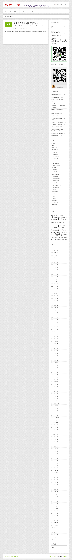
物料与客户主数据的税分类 (56, 94)
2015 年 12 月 (54, 401)
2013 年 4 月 (53, 460)
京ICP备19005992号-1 (9, 556)
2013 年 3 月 (53, 463)
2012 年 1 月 (53, 487)
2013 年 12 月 (54, 444)
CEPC (59, 217)
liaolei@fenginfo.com (55, 32)
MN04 (64, 222)
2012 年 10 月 (54, 472)
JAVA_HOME (60, 220)
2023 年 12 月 (54, 279)
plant (61, 225)
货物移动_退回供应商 (55, 109)
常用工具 (54, 200)
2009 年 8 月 (53, 532)
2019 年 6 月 (53, 326)
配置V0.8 (16, 11)
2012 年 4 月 (53, 479)
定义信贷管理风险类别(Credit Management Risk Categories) (28, 24)
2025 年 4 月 (53, 269)
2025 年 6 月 (53, 264)
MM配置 (54, 162)
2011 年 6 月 (53, 498)
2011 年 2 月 (53, 503)
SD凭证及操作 (55, 173)
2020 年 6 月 (53, 317)
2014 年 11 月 (54, 420)
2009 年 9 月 (53, 530)
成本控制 (58, 239)
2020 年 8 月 (53, 312)
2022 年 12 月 (54, 291)
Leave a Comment (23, 28)
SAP (52, 143)
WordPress (64, 556)
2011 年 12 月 (54, 489)
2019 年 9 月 (53, 322)
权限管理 (54, 183)
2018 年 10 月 (54, 346)
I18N (55, 220)
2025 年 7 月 (53, 262)
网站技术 (53, 204)
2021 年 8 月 (53, 298)
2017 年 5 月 (53, 372)
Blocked (56, 217)
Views (59, 232)
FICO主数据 (55, 156)
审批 (63, 237)
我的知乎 (23, 11)
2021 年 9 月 (53, 295)
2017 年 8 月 (53, 367)
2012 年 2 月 (53, 484)
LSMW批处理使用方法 (55, 97)
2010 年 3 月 (53, 518)
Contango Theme (52, 556)
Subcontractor (55, 230)
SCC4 (57, 229)
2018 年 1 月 (53, 358)
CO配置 (54, 154)
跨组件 (53, 182)
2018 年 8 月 (53, 348)
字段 (58, 237)
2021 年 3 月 (53, 303)
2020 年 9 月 (53, 310)
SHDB (61, 229)
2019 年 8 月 (53, 324)
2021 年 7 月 (53, 300)
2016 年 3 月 (53, 396)
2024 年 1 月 (53, 276)
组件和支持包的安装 (55, 116)
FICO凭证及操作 (56, 158)
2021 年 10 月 (54, 293)
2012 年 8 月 (53, 475)
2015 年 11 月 (54, 403)
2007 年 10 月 (54, 539)
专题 (10, 11)
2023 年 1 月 (53, 288)
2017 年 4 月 (53, 374)
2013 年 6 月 (53, 455)
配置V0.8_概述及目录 (55, 99)
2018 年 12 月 (54, 341)
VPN (63, 232)
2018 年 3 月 (53, 353)
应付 (54, 239)
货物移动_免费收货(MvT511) (57, 122)
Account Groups (59, 216)
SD (52, 167)
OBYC (57, 223)
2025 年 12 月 (54, 252)
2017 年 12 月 (54, 360)
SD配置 (54, 169)
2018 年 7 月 (53, 350)
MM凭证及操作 (56, 165)
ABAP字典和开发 (56, 185)
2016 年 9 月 (53, 384)
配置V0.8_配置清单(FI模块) (56, 127)
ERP (59, 218)
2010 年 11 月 (54, 506)
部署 (54, 196)
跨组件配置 (55, 187)
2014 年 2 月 (53, 441)
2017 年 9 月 (53, 365)
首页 (5, 11)
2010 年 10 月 (54, 508)
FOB (52, 220)
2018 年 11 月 (54, 343)
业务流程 (54, 149)
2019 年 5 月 (53, 329)
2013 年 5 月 (53, 458)
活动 (52, 207)
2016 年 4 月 (53, 393)
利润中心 (59, 236)
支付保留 (63, 239)
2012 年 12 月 (54, 470)
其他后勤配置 (55, 176)
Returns (59, 227)
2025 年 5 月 (53, 267)
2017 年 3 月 (53, 377)
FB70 (64, 219)
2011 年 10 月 (54, 494)
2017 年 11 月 (54, 362)
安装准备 (54, 193)
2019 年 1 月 (53, 338)
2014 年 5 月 (53, 434)
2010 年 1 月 (53, 520)
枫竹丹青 (16, 556)
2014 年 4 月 (53, 436)
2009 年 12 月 (54, 522)
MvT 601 (53, 223)
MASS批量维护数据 (55, 135)
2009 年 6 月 (53, 537)
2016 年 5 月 (53, 391)
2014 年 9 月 (53, 424)
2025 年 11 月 (54, 255)
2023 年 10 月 (54, 281)
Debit (54, 219)
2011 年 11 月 (54, 491)
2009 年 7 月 (53, 534)
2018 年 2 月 (53, 355)
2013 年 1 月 (53, 467)
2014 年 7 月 (53, 429)
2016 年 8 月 (53, 386)
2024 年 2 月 (53, 274)
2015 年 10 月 (54, 405)
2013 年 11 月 (54, 446)
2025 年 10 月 (54, 257)
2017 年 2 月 (53, 379)
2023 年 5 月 (53, 286)
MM (53, 160)
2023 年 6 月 (53, 283)
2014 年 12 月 (54, 417)
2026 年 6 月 (53, 248)
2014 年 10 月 (54, 422)
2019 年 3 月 (53, 334)
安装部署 (54, 191)
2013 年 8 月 (53, 453)
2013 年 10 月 (54, 448)
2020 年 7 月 (53, 314)
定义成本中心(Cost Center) (56, 124)
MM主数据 (55, 163)
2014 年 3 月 (53, 439)
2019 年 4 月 (53, 331)
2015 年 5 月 (53, 410)
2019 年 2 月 (53, 336)
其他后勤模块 (55, 174)
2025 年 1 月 (53, 271)
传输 (54, 198)
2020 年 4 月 (53, 319)
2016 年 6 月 (53, 389)
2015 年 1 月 (53, 415)
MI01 (61, 222)
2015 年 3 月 (53, 412)
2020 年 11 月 (54, 307)
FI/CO (53, 151)
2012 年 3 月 (53, 482)
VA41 (55, 232)
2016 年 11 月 (54, 381)
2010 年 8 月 (53, 513)
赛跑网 (52, 547)
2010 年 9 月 (53, 510)
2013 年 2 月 (53, 465)
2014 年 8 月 (53, 427)
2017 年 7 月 (53, 369)
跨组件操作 (55, 189)
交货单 (56, 234)
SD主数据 (55, 171)
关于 (33, 11)
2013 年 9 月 (53, 451)
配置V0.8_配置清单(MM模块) (57, 133)
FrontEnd (54, 202)
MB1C (56, 222)
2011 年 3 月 (53, 501)
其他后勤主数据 (56, 178)
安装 (54, 194)
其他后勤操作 (55, 180)
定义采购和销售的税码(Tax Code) (58, 118)
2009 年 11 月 (54, 525)
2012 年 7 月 (53, 477)
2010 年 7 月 (53, 515)
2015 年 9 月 (53, 408)
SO (64, 229)
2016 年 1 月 (53, 398)
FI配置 (54, 152)
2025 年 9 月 (53, 260)
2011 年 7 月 (53, 496)
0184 (52, 215)
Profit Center (54, 227)
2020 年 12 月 (54, 305)
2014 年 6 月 (53, 432)
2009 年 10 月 (54, 527)
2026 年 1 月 (53, 250)
